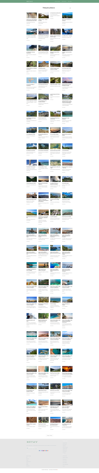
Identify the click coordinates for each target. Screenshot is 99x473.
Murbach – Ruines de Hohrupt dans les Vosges (55, 36)
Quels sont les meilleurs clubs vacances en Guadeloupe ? (67, 339)
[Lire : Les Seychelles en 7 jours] (43, 163)
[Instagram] (42, 450)
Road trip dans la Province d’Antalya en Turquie (66, 85)
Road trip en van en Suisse (54, 390)
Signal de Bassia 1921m (42, 390)
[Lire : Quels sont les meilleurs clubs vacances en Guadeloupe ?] (67, 334)
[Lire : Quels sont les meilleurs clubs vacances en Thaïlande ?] (43, 282)
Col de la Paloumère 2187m (31, 183)
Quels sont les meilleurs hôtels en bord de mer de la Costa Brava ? (54, 235)
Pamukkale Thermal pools (30, 166)
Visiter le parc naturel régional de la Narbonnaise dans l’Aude (31, 20)
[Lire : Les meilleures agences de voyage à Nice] (67, 420)
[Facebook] (39, 450)
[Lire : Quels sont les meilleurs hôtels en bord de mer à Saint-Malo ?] (31, 231)
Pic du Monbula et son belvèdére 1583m (30, 391)
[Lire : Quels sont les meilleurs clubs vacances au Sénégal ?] (31, 282)
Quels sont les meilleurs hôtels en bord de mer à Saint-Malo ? (31, 235)
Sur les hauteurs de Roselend (43, 150)
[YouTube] (47, 450)
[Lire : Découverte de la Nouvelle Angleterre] (43, 179)
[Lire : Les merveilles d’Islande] (55, 130)
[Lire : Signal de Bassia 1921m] (43, 386)
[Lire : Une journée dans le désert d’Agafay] (43, 402)
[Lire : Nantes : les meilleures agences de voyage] (67, 402)
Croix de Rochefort (65, 150)
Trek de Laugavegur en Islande (31, 100)
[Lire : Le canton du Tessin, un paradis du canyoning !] (55, 179)
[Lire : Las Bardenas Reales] (43, 64)
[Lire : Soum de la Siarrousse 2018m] (55, 146)
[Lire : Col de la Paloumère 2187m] (31, 179)
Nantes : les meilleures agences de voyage (66, 407)
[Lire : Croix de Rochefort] (67, 146)
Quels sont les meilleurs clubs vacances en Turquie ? (55, 321)
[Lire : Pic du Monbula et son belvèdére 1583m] (31, 386)
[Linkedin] (46, 450)
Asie (26, 457)
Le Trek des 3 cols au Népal (31, 35)
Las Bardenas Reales (41, 68)
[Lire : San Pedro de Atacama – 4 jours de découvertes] (55, 420)
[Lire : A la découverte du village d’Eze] (55, 195)
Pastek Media (55, 469)
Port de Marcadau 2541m (66, 68)
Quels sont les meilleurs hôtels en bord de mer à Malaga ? (66, 253)
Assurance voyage (57, 1)
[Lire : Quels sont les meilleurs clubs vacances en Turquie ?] (55, 316)
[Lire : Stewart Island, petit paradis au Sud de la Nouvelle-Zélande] (67, 369)
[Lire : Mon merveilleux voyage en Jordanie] (31, 420)
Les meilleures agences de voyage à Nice (66, 424)
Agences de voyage (65, 457)
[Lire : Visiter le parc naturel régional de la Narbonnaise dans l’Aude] (31, 15)
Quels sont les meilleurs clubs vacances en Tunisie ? (67, 287)
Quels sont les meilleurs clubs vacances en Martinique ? (55, 339)
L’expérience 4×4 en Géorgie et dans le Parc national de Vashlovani (43, 217)
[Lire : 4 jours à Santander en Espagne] (67, 300)
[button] (60, 1)
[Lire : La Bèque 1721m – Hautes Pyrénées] (43, 15)
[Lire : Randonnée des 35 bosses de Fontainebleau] (43, 300)
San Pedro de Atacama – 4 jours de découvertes (54, 424)
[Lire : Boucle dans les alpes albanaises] (67, 114)
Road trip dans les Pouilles (66, 216)
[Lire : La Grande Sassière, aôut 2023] (31, 316)
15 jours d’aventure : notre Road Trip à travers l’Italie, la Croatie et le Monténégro (67, 101)
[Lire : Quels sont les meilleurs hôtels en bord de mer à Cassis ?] (55, 248)
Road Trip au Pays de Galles (55, 373)
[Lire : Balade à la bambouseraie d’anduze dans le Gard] (43, 316)
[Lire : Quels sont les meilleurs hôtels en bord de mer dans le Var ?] (31, 248)
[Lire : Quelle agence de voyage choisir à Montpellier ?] (55, 402)
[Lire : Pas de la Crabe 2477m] (43, 114)
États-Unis (27, 458)
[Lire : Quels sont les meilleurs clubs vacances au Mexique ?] (31, 334)
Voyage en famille (65, 448)
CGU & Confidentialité (65, 464)
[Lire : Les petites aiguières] (55, 212)
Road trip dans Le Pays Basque (43, 35)
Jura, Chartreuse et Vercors (43, 84)
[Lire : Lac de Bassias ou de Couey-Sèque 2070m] (31, 114)
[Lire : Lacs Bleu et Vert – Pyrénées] (67, 31)
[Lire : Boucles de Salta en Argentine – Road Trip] (67, 163)
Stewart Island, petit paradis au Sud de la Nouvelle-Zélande (67, 374)
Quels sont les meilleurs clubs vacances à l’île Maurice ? (67, 356)
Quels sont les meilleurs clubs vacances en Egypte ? (31, 304)
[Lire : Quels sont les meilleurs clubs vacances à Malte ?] (55, 351)
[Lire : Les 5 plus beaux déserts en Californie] (43, 130)
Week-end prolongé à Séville (31, 199)
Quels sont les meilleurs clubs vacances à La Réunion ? (31, 356)
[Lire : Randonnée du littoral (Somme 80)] (31, 212)
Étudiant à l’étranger (65, 447)
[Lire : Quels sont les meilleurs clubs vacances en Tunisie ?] (67, 282)
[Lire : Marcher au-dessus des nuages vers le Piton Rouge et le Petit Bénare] (43, 195)
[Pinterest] (44, 450)
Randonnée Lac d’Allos (66, 199)
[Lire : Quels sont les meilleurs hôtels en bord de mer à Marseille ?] (67, 231)
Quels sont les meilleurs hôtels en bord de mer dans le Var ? (31, 253)
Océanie (27, 464)
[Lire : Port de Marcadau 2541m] (67, 64)
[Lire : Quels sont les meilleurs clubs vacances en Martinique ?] (55, 334)
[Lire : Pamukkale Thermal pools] (31, 163)
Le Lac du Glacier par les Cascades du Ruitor (42, 101)
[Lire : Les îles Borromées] (67, 179)
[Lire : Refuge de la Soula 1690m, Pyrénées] (55, 48)
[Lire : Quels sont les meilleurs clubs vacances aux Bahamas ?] (55, 282)
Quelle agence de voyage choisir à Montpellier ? (54, 407)
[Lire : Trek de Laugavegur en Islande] (31, 96)
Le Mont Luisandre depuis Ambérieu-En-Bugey (54, 69)
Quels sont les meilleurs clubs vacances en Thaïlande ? (43, 287)
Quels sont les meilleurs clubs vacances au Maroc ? (43, 339)
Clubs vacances (64, 459)
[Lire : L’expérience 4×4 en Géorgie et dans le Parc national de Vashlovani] (43, 212)
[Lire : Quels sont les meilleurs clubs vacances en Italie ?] (31, 369)
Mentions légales (65, 462)
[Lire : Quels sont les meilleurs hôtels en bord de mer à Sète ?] (43, 248)
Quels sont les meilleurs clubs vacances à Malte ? (55, 356)
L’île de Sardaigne (53, 303)
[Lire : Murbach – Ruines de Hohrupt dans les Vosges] (55, 31)
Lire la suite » (51, 18)
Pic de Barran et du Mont (30, 150)
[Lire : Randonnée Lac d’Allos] (67, 195)
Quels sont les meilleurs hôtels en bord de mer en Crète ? (54, 270)
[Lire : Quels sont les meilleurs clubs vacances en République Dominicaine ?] (67, 316)
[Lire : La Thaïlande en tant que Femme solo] (31, 48)
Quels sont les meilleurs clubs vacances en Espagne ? (43, 374)
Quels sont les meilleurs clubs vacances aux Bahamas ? (55, 287)
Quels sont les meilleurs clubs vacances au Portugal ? (67, 391)
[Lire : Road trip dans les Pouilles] (67, 212)
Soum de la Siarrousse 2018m (55, 150)
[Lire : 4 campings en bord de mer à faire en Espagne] (31, 265)
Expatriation (64, 445)
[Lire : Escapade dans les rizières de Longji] (55, 163)
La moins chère (64, 451)
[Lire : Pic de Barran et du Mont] (31, 146)
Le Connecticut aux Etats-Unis (55, 12)
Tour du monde (64, 444)
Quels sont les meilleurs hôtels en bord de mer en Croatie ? (42, 235)
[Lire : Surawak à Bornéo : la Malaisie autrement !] (31, 64)
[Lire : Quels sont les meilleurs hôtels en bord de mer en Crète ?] (55, 265)
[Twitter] (40, 450)
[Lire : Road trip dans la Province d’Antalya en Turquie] (67, 80)
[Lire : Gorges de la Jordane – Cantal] (55, 80)
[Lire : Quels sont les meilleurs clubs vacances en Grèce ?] (43, 351)
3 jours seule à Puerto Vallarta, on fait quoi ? (42, 270)
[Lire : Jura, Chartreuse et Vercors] (43, 80)
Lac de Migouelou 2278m (30, 134)
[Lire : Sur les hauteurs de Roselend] (43, 146)
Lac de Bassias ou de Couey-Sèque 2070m (31, 118)
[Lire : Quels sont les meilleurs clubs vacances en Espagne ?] (43, 369)
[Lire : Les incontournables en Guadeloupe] (31, 80)
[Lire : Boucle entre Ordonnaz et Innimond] (67, 15)
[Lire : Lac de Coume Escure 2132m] (43, 48)
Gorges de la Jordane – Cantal (55, 84)
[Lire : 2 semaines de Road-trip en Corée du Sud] (55, 114)
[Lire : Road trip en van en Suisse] (55, 386)
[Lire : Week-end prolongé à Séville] (31, 195)
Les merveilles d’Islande (54, 134)
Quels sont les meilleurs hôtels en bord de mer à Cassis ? (55, 253)
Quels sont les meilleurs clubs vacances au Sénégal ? (31, 287)
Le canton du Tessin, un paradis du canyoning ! (54, 184)
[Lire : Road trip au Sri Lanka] (43, 420)
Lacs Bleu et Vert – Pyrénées (67, 35)
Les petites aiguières (53, 216)
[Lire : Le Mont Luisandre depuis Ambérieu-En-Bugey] (55, 64)
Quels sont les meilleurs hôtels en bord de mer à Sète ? (43, 253)
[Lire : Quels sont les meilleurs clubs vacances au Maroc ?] (43, 334)
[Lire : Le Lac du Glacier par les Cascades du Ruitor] (43, 96)
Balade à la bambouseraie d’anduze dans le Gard (42, 321)
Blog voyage (69, 1)
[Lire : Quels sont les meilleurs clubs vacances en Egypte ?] (31, 300)
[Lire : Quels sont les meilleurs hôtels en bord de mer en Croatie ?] (43, 231)
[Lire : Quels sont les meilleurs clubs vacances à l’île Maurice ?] (67, 351)
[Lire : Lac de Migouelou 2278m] (31, 130)
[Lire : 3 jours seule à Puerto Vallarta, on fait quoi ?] (43, 265)
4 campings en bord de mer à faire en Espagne (31, 270)
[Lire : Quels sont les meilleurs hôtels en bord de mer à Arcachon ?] (67, 265)
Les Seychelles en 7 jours (42, 166)
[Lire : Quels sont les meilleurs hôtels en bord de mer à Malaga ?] (67, 248)
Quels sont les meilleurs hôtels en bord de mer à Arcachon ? (66, 270)
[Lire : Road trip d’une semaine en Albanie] (67, 130)
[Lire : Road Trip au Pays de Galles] (55, 369)
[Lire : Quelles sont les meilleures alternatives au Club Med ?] (31, 402)
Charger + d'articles (49, 435)
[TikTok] (43, 450)
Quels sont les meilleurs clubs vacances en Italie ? (31, 374)
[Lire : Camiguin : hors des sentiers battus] (67, 48)
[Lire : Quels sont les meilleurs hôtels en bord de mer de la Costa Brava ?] (55, 231)
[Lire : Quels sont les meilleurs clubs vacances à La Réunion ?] (31, 351)
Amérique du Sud (28, 461)
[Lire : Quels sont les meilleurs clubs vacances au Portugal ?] (67, 386)
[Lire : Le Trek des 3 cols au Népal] (31, 31)
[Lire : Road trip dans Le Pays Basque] (43, 31)
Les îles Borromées (65, 183)
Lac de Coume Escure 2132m (43, 52)
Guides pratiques (64, 1)
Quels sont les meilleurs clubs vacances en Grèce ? (43, 356)
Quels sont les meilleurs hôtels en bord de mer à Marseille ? (66, 235)
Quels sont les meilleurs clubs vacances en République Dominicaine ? (67, 321)
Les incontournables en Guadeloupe (30, 85)
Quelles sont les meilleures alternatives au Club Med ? (31, 407)
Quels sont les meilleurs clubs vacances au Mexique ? (31, 339)
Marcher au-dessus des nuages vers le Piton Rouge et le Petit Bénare (43, 200)
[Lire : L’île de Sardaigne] (55, 300)
